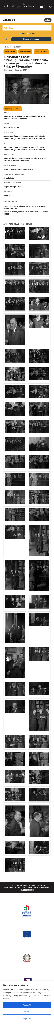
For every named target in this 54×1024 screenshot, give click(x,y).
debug (47, 20)
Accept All (27, 1005)
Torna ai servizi (25, 52)
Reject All (27, 1018)
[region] (27, 1002)
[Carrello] (50, 7)
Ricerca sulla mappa (31, 39)
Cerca (6, 39)
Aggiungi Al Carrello (12, 109)
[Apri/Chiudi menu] (42, 7)
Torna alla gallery (41, 52)
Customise (27, 1012)
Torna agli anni (10, 52)
